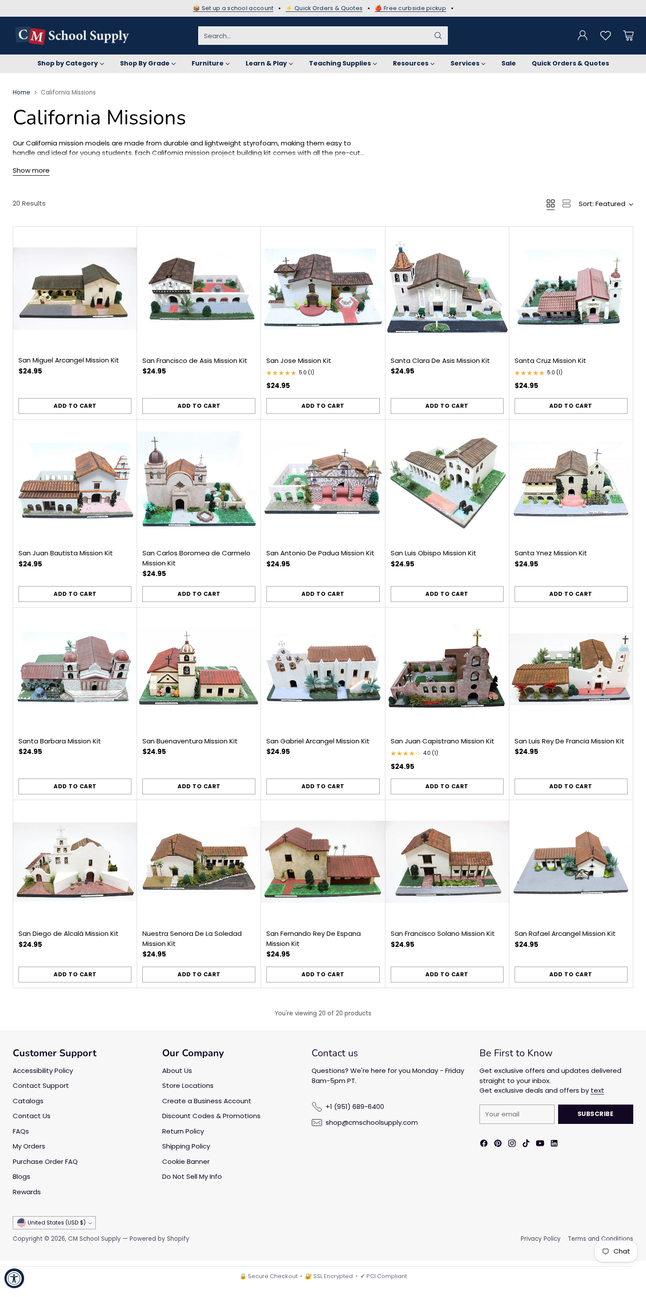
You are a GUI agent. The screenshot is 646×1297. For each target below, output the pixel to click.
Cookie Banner (186, 1161)
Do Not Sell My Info (192, 1176)
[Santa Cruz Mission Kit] (571, 288)
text (597, 1090)
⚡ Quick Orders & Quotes (324, 8)
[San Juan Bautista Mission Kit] (75, 481)
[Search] (438, 35)
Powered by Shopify (159, 1239)
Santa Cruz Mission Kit (550, 360)
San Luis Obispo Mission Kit (433, 553)
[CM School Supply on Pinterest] (498, 1145)
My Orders (29, 1146)
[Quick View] (125, 238)
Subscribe (595, 1113)
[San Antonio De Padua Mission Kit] (323, 481)
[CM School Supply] (72, 35)
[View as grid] (550, 203)
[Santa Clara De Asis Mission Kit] (447, 288)
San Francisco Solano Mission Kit (443, 933)
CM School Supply (94, 1239)
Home (21, 92)
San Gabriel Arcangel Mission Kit (318, 741)
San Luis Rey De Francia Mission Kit (569, 741)
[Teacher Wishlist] (605, 35)
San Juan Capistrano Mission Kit (442, 741)
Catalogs (28, 1100)
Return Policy (183, 1131)
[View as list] (566, 203)
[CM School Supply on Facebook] (484, 1145)
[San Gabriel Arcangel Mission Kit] (323, 669)
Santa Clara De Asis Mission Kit (440, 360)
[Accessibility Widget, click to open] (14, 1278)
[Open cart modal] (628, 35)
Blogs (21, 1176)
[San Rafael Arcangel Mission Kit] (571, 862)
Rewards (27, 1191)
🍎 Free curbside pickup (410, 8)
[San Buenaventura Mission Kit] (199, 669)
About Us (177, 1070)
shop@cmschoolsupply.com (372, 1122)
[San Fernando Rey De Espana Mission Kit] (323, 862)
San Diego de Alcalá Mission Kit (68, 933)
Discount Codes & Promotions (211, 1115)
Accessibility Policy (43, 1070)
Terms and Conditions (600, 1239)
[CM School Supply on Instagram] (512, 1145)
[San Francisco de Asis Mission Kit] (199, 288)
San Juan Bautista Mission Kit (65, 553)
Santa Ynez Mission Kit (551, 553)
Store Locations (188, 1085)
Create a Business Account (206, 1100)
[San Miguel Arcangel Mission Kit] (75, 288)
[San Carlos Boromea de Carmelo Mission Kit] (199, 481)
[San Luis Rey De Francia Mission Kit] (571, 669)
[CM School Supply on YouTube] (540, 1145)
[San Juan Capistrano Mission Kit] (447, 669)
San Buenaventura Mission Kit (190, 741)
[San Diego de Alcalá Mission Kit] (75, 862)
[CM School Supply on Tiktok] (526, 1145)
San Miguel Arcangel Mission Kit (68, 360)
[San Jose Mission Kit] (323, 288)
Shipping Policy (186, 1146)
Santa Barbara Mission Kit (59, 741)
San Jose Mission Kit (298, 360)
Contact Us (32, 1115)
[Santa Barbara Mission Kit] (75, 669)
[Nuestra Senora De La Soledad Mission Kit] (199, 862)
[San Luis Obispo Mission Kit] (447, 481)
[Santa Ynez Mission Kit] (571, 481)
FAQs (21, 1131)
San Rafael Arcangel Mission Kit (565, 933)
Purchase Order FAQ (45, 1161)
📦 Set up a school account (233, 8)
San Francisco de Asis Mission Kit (194, 360)
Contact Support (41, 1085)
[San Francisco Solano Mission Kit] (447, 862)
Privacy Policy (541, 1239)
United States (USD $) (57, 1222)
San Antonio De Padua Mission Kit (320, 553)
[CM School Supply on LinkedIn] (554, 1145)
